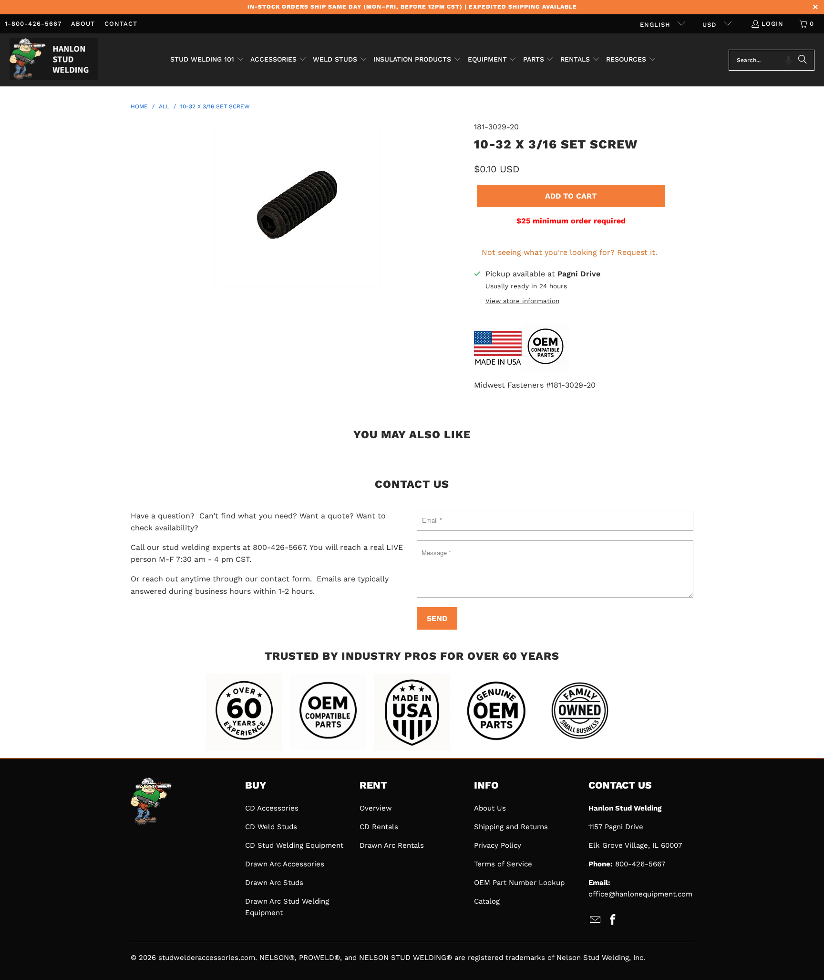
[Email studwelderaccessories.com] (595, 920)
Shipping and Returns (511, 826)
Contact (120, 23)
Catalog (487, 901)
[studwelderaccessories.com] (54, 60)
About (83, 23)
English (656, 24)
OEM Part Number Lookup (519, 882)
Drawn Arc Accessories (284, 864)
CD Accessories (272, 808)
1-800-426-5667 (33, 23)
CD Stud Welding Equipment (294, 845)
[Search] (802, 60)
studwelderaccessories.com (206, 957)
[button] (207, 60)
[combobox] (771, 60)
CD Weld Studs (271, 826)
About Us (490, 808)
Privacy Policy (497, 845)
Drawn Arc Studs (274, 882)
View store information (522, 301)
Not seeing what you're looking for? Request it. (569, 252)
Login (772, 23)
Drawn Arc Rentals (392, 845)
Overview (376, 808)
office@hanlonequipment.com (640, 894)
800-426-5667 (640, 864)
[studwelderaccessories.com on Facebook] (613, 920)
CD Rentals (379, 826)
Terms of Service (503, 864)
